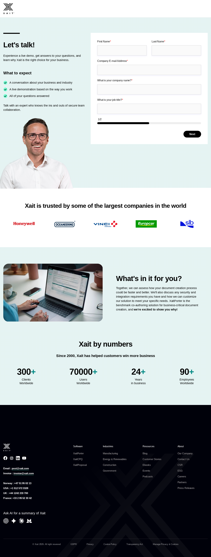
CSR (180, 465)
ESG (180, 470)
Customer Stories (152, 459)
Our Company (185, 453)
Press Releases (186, 488)
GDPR (74, 544)
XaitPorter (78, 453)
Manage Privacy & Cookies (166, 544)
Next (192, 134)
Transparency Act (134, 544)
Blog (145, 453)
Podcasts (148, 476)
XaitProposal (80, 465)
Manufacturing (110, 453)
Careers (182, 476)
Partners (182, 482)
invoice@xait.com (24, 473)
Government (109, 470)
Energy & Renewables (115, 459)
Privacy (90, 544)
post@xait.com (20, 468)
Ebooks (147, 465)
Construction (109, 465)
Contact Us (184, 459)
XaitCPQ (78, 459)
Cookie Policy (110, 544)
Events (146, 470)
